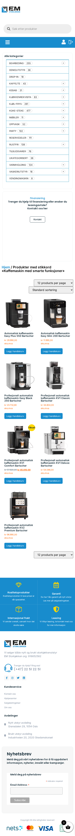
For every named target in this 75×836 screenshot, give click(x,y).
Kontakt (37, 219)
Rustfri (13, 144)
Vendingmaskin (18, 178)
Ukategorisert (18, 158)
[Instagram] (12, 678)
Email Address (19, 785)
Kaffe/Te (14, 83)
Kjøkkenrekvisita (20, 97)
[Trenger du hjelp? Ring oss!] (8, 668)
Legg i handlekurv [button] (15, 351)
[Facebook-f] (6, 678)
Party (12, 131)
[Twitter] (18, 678)
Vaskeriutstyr (18, 171)
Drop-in (13, 76)
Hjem (6, 267)
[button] (7, 42)
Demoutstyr (17, 70)
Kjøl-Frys (15, 103)
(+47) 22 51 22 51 (27, 669)
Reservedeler (17, 137)
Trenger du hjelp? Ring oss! (27, 665)
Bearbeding (16, 63)
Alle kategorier (13, 56)
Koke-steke (16, 110)
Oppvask (14, 124)
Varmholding (17, 164)
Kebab (13, 90)
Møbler (14, 117)
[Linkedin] (23, 678)
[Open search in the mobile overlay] (37, 28)
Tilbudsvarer (17, 151)
